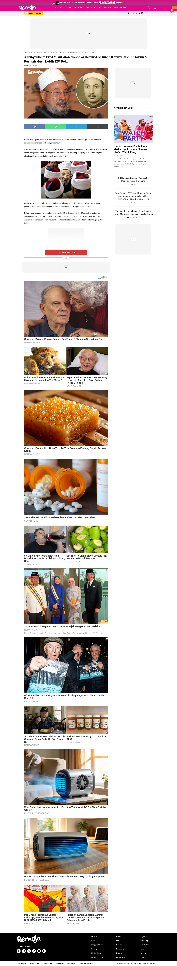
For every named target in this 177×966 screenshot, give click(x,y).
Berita (33, 52)
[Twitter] (134, 13)
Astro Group (152, 963)
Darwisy (128, 217)
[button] (149, 8)
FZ (27, 65)
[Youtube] (139, 13)
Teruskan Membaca (66, 252)
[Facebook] (128, 13)
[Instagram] (131, 13)
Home (26, 52)
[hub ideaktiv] (155, 7)
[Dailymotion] (142, 13)
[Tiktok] (136, 13)
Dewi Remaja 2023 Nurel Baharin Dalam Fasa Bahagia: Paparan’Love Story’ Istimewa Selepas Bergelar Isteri (133, 196)
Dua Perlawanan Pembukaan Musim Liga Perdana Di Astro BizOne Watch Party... (130, 149)
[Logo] (27, 7)
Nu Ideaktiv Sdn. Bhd (134, 963)
